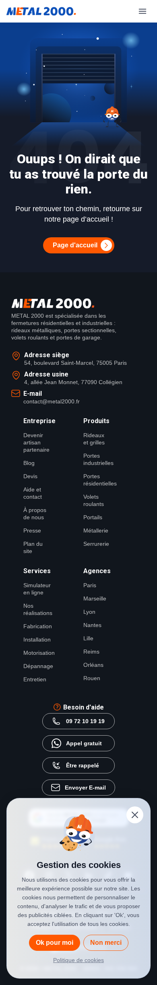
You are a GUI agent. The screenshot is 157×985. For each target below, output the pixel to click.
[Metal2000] (41, 11)
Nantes (92, 625)
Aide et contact (32, 493)
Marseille (94, 598)
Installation (36, 639)
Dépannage (36, 666)
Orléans (93, 665)
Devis (30, 476)
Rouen (91, 678)
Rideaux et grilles (94, 439)
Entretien (34, 679)
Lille (88, 638)
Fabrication (36, 626)
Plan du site (33, 547)
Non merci (106, 942)
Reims (91, 651)
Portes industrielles (96, 459)
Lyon (89, 612)
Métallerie (95, 530)
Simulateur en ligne (36, 589)
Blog (29, 463)
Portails (92, 517)
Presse (32, 530)
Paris (89, 585)
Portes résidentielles (96, 480)
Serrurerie (96, 544)
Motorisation (36, 653)
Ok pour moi (54, 942)
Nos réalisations (36, 609)
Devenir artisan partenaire (36, 442)
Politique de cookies (78, 960)
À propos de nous (34, 513)
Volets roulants (93, 500)
